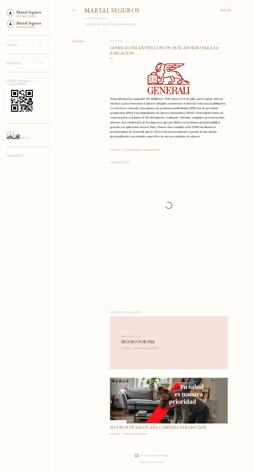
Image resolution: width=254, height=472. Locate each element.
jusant (161, 462)
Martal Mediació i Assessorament (111, 24)
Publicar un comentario (146, 348)
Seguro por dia (138, 341)
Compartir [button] (78, 41)
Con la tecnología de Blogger (154, 455)
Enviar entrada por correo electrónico (141, 149)
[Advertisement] (169, 278)
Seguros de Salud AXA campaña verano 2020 (158, 427)
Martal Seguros (111, 10)
